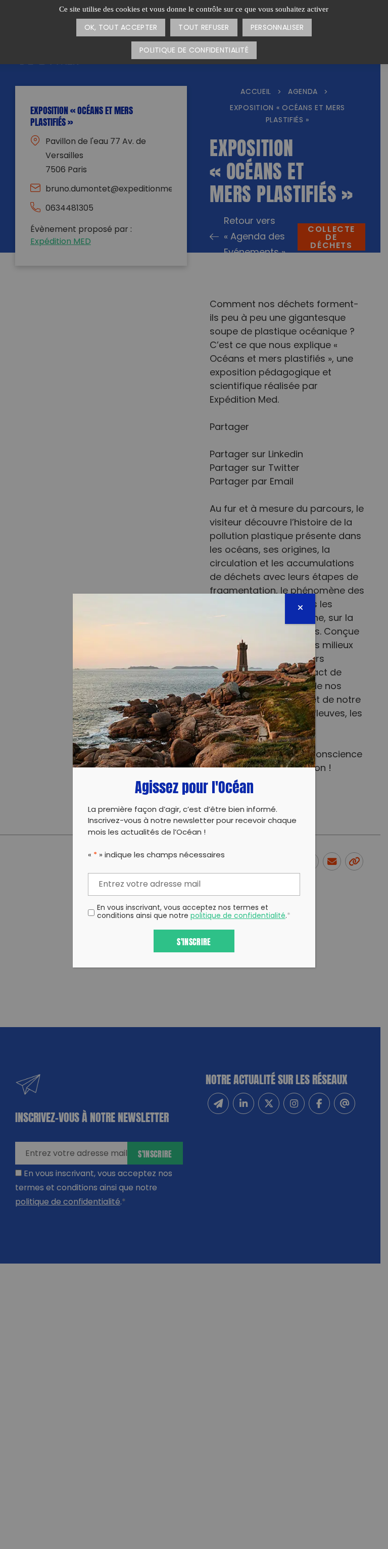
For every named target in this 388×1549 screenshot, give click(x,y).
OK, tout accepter (121, 28)
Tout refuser (203, 28)
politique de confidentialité (237, 916)
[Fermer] (300, 609)
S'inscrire (194, 941)
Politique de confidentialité (194, 51)
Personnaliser (277, 28)
